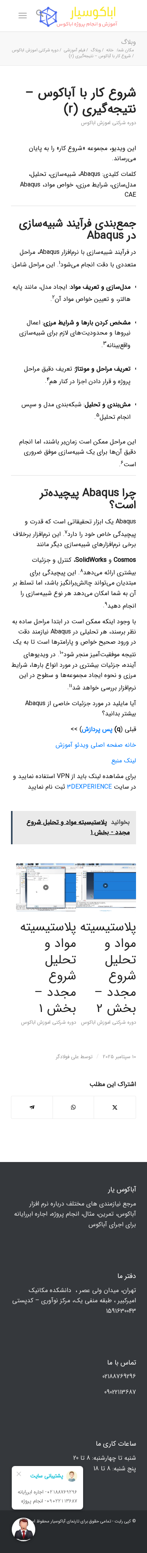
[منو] (24, 15)
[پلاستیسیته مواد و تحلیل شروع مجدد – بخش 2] (106, 887)
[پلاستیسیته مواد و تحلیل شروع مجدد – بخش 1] (46, 887)
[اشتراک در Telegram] (32, 1107)
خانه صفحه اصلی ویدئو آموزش (96, 745)
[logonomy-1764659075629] (86, 15)
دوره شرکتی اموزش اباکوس (108, 123)
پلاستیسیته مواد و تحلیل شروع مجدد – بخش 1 (48, 968)
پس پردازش (97, 729)
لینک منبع (123, 761)
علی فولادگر (67, 1057)
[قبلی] (22, 932)
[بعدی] (124, 932)
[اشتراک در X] (115, 1107)
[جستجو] (38, 15)
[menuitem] (38, 15)
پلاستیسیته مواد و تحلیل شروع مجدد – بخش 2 (108, 968)
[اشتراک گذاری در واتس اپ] (73, 1107)
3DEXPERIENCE (89, 787)
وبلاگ (128, 42)
